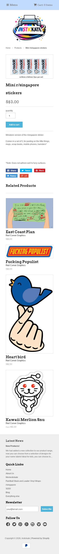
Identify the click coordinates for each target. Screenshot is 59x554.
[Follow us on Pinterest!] (20, 525)
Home (8, 470)
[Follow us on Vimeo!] (39, 525)
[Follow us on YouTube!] (45, 525)
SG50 (8, 488)
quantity (9, 111)
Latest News (14, 440)
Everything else (13, 496)
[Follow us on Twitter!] (14, 525)
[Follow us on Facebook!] (8, 525)
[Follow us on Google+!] (27, 525)
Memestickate (12, 477)
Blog (8, 492)
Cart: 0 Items (45, 5)
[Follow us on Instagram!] (33, 525)
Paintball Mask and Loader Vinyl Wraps (23, 481)
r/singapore (11, 485)
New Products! (13, 446)
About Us (10, 473)
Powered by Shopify (40, 538)
